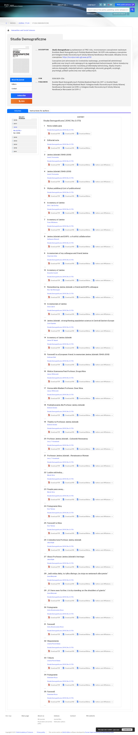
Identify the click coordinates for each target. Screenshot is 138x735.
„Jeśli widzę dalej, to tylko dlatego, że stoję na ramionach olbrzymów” (77, 573)
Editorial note (53, 140)
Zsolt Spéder (51, 323)
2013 (15, 144)
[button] (54, 133)
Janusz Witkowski (53, 374)
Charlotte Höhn (52, 256)
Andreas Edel (51, 357)
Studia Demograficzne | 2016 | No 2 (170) (60, 130)
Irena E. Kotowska (53, 157)
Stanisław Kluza (52, 677)
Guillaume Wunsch (53, 239)
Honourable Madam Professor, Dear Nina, (65, 388)
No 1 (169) (16, 133)
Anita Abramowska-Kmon (55, 610)
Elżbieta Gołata (52, 408)
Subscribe (21, 96)
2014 (15, 141)
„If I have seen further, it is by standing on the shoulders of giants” (76, 590)
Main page (25, 716)
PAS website (90, 716)
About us (62, 5)
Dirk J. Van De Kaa (52, 205)
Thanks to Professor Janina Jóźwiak (62, 422)
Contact (92, 5)
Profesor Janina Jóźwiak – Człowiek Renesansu (67, 439)
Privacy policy (41, 732)
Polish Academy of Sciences (24, 732)
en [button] (111, 5)
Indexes (77, 5)
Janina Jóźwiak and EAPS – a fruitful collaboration (68, 236)
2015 (15, 137)
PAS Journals (41, 719)
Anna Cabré (51, 307)
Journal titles (24, 23)
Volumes (17, 111)
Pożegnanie (52, 607)
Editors (14, 84)
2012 (15, 148)
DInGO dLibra (66, 732)
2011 (15, 151)
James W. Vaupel (52, 340)
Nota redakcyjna (54, 126)
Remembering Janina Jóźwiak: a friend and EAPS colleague (72, 287)
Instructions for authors (39, 111)
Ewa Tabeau (51, 509)
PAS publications (124, 5)
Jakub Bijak (50, 542)
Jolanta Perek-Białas (53, 644)
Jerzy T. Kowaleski (53, 441)
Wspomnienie (53, 641)
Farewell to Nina (54, 523)
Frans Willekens (52, 222)
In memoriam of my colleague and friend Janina (67, 253)
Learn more (116, 729)
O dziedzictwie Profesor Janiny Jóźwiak (64, 540)
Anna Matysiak (52, 576)
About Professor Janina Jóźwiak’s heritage (65, 557)
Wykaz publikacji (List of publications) (64, 188)
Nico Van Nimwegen (53, 290)
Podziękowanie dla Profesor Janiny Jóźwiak (66, 405)
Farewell (51, 624)
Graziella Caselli (52, 273)
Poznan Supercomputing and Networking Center (99, 732)
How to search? (92, 13)
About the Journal (18, 80)
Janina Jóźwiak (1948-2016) (59, 155)
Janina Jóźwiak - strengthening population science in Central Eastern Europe (80, 321)
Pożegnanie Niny (54, 506)
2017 (15, 123)
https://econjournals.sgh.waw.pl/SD (76, 57)
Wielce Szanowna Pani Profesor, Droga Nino (66, 371)
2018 (15, 120)
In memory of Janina (55, 203)
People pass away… (55, 489)
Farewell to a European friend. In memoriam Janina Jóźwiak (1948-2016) (78, 354)
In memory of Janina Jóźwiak (59, 337)
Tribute (50, 658)
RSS (23, 101)
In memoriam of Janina (57, 304)
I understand (127, 730)
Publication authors (59, 722)
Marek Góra (51, 475)
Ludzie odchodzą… (55, 472)
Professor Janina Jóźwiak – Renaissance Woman (68, 455)
